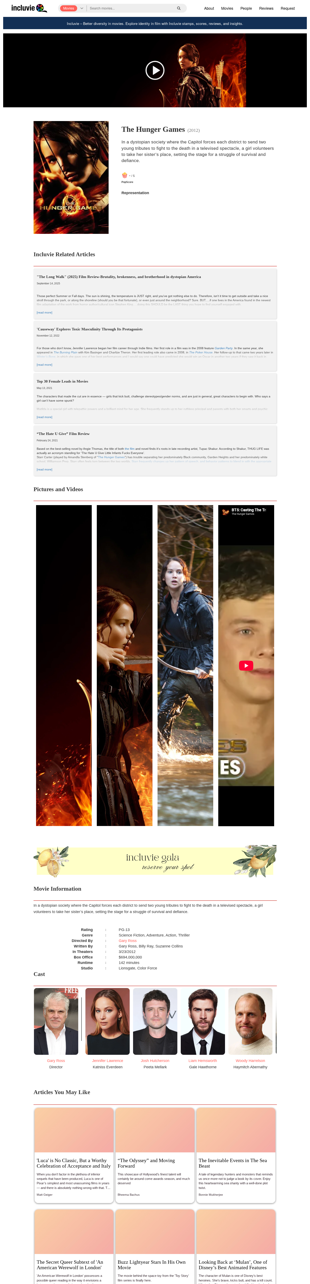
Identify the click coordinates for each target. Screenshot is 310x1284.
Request (288, 8)
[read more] (44, 312)
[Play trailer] (155, 70)
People (246, 8)
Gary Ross (128, 941)
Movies (227, 8)
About (209, 8)
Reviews (266, 8)
